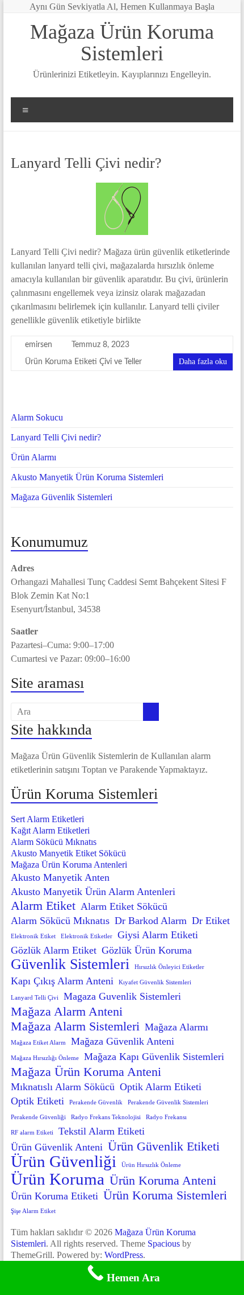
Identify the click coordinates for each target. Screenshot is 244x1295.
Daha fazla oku (203, 361)
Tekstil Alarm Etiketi (101, 1131)
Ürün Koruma (57, 1179)
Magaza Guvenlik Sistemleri (122, 996)
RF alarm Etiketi (32, 1132)
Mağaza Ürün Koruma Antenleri (69, 864)
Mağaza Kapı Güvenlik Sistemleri (154, 1056)
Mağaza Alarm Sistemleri (75, 1026)
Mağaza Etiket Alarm (38, 1043)
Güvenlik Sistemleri (70, 964)
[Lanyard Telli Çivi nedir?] (122, 188)
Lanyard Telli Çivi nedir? (86, 163)
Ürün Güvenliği (63, 1161)
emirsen (38, 345)
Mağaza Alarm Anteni (67, 1011)
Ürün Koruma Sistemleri (165, 1195)
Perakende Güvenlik (96, 1102)
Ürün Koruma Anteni (163, 1180)
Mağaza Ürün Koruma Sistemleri (122, 42)
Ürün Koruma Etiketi (54, 1196)
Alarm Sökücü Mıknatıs (53, 842)
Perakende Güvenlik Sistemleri (168, 1102)
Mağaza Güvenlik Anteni (122, 1041)
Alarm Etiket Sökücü (124, 906)
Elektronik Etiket (33, 936)
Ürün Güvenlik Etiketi (164, 1146)
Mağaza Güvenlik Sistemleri (61, 497)
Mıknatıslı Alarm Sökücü (63, 1086)
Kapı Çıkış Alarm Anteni (62, 981)
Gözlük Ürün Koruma (147, 950)
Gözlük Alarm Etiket (53, 950)
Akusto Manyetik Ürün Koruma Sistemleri (87, 477)
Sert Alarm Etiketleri (47, 819)
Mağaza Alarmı (176, 1027)
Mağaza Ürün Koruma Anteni (86, 1072)
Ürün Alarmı (33, 457)
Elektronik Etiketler (86, 936)
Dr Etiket (211, 920)
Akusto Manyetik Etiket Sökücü (68, 853)
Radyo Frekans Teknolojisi (106, 1117)
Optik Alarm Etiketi (160, 1086)
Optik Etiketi (37, 1101)
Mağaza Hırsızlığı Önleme (45, 1058)
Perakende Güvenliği (38, 1117)
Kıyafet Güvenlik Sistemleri (155, 982)
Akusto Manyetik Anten (60, 877)
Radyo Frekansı (166, 1117)
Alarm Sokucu (37, 417)
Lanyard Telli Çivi (34, 998)
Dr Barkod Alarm (151, 920)
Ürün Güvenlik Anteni (57, 1147)
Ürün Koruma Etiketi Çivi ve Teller (83, 362)
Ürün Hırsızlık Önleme (151, 1165)
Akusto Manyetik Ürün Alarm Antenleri (93, 891)
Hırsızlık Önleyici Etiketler (169, 967)
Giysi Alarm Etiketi (157, 935)
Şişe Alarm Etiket (33, 1211)
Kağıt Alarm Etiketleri (50, 830)
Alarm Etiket (43, 906)
